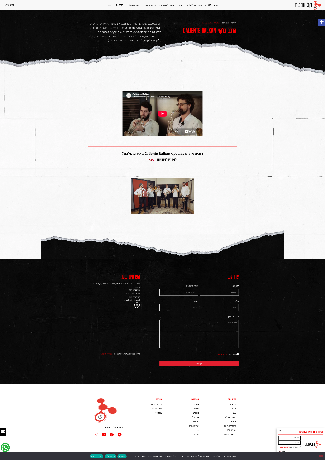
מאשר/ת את (227, 354)
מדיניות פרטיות (96, 456)
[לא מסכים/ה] (321, 456)
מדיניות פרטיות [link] (222, 354)
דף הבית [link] (233, 23)
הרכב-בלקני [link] (225, 23)
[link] (321, 22)
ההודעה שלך (233, 316)
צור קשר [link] (110, 5)
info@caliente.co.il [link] (132, 300)
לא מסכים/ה (110, 456)
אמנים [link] (181, 5)
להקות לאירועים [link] (167, 5)
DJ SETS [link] (119, 5)
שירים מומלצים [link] (150, 5)
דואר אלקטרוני (192, 286)
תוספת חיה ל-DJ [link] (195, 5)
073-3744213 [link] (134, 290)
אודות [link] (215, 5)
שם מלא (235, 286)
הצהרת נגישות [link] (106, 353)
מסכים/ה (122, 456)
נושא (196, 301)
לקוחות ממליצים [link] (132, 5)
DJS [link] (209, 5)
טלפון (236, 301)
